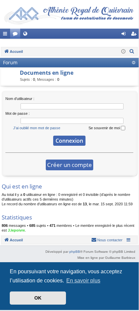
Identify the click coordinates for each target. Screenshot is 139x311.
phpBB (74, 251)
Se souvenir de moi (105, 128)
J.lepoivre (16, 230)
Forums (16, 35)
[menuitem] (132, 51)
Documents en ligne (46, 72)
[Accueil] (69, 14)
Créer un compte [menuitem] (135, 35)
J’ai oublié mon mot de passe (36, 128)
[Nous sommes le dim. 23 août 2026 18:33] (123, 52)
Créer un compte (69, 165)
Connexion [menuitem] (125, 35)
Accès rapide (6, 35)
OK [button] (37, 298)
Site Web (26, 35)
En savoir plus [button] (83, 280)
